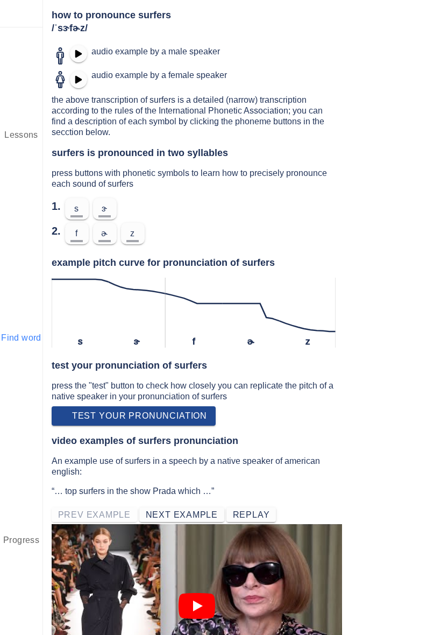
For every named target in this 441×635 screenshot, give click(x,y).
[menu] (21, 13)
